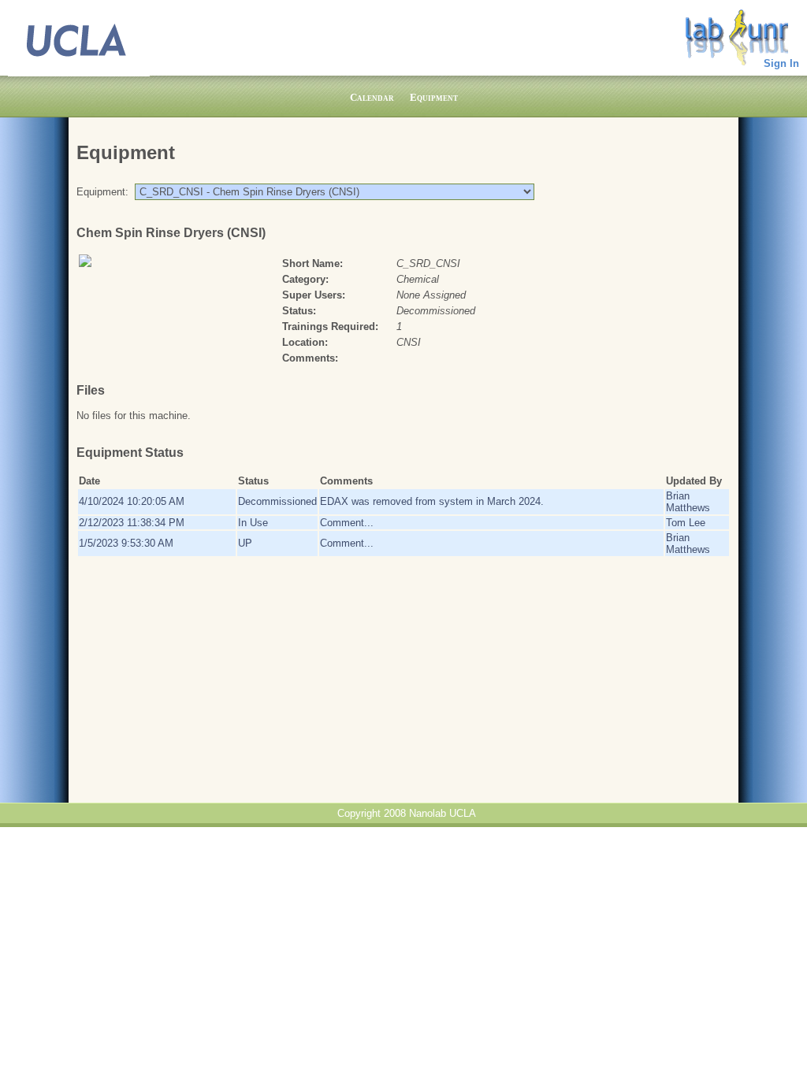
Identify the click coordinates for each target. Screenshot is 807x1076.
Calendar (372, 97)
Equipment (434, 97)
